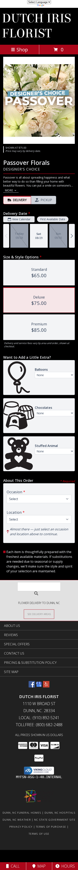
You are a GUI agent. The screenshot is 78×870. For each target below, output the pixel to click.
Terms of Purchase (51, 826)
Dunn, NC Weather (17, 819)
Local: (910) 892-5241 (39, 717)
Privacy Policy (20, 826)
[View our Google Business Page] (39, 686)
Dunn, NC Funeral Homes (22, 812)
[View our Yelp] (46, 686)
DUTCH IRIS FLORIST (36, 26)
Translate (51, 6)
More (9, 190)
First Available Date (52, 219)
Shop (22, 49)
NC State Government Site (54, 819)
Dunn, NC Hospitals (60, 812)
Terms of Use (39, 833)
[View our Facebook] (32, 686)
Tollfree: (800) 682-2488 (39, 724)
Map (40, 866)
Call (14, 866)
